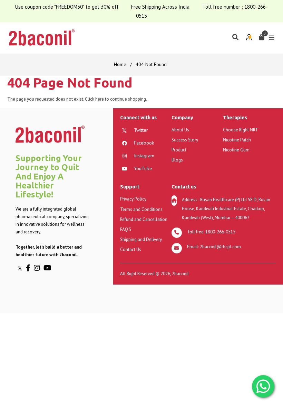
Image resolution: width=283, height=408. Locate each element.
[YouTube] (48, 267)
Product (179, 150)
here (99, 99)
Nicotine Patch (237, 140)
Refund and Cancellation (143, 219)
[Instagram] (38, 267)
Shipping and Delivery (141, 239)
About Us (180, 130)
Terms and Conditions (141, 209)
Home (120, 64)
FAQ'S (125, 229)
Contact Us (130, 249)
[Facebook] (30, 267)
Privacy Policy (133, 199)
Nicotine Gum (236, 150)
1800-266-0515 (220, 232)
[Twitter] (21, 267)
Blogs (177, 160)
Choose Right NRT (240, 130)
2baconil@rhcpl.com (220, 247)
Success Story (185, 140)
